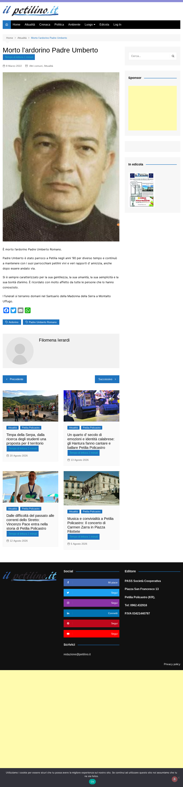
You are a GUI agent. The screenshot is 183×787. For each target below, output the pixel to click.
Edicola (104, 24)
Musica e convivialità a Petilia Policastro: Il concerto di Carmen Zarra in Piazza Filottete (90, 525)
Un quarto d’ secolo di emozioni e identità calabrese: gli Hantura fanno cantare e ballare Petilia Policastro (91, 441)
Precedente (16, 379)
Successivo (105, 379)
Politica (59, 24)
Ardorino (13, 322)
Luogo (89, 24)
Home (16, 24)
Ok (92, 781)
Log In (117, 24)
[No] (178, 777)
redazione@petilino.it (77, 654)
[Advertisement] (152, 108)
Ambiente (74, 24)
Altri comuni (36, 65)
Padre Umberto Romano (43, 322)
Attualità (30, 24)
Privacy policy (172, 664)
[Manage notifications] (174, 779)
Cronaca (44, 24)
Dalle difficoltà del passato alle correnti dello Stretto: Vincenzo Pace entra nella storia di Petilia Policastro (30, 522)
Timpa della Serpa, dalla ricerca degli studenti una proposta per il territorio (26, 439)
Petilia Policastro (30, 427)
